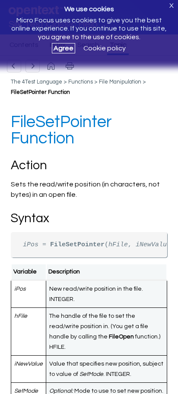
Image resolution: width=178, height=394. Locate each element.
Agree (63, 48)
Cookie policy (104, 48)
